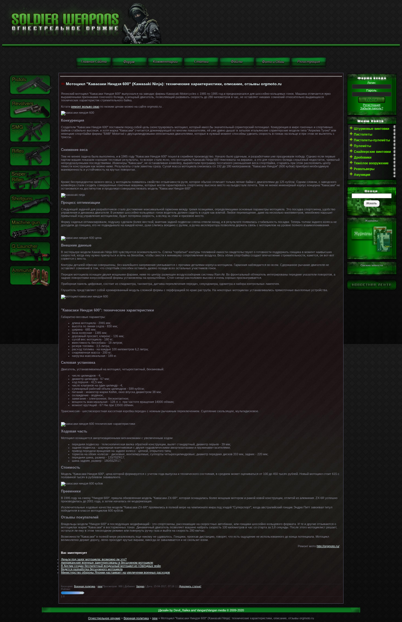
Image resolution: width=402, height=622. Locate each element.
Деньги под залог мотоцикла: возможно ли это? (94, 559)
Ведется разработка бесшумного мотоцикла (92, 569)
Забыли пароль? (371, 108)
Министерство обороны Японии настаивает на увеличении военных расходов (115, 572)
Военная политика (84, 586)
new (100, 586)
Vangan (140, 586)
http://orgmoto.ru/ (328, 546)
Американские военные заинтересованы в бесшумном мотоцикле (107, 562)
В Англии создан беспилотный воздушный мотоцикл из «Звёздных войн (111, 565)
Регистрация (371, 105)
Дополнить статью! (190, 586)
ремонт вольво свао (85, 106)
